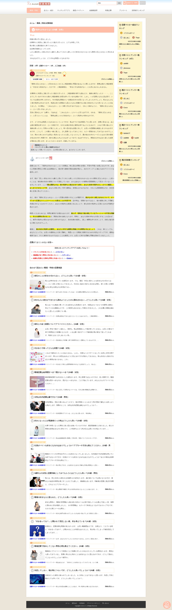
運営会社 (74, 603)
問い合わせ (105, 603)
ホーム (67, 603)
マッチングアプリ (63, 10)
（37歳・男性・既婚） (49, 73)
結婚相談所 (93, 10)
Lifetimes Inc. (84, 605)
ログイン (142, 3)
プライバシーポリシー (93, 603)
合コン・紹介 (48, 10)
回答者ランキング (138, 10)
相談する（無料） (133, 3)
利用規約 (82, 603)
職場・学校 (34, 10)
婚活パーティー (78, 10)
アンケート (123, 10)
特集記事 (108, 10)
